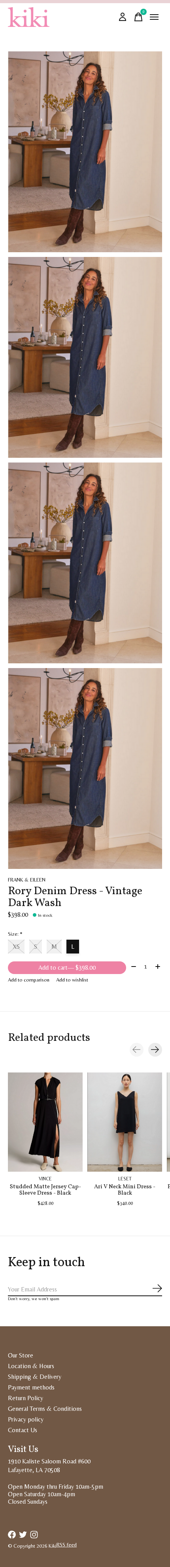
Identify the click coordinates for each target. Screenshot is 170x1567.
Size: (15, 934)
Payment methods (31, 1387)
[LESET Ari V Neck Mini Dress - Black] (124, 1122)
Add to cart (67, 967)
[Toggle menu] (154, 17)
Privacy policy (25, 1419)
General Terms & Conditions (45, 1408)
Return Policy (25, 1398)
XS (16, 946)
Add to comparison (28, 980)
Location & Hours (31, 1366)
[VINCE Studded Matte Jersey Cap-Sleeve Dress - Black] (45, 1122)
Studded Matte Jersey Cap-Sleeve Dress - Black (45, 1190)
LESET (125, 1179)
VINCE (45, 1179)
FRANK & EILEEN (26, 880)
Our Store (20, 1355)
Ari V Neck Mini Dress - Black (124, 1190)
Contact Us (22, 1430)
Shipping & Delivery (34, 1376)
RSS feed (67, 1545)
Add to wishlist (72, 980)
